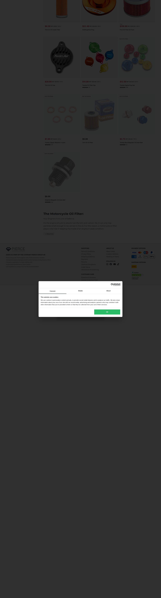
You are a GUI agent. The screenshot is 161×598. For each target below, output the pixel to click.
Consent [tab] (52, 291)
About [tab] (108, 290)
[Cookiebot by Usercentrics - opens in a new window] (112, 284)
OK (107, 312)
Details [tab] (80, 290)
